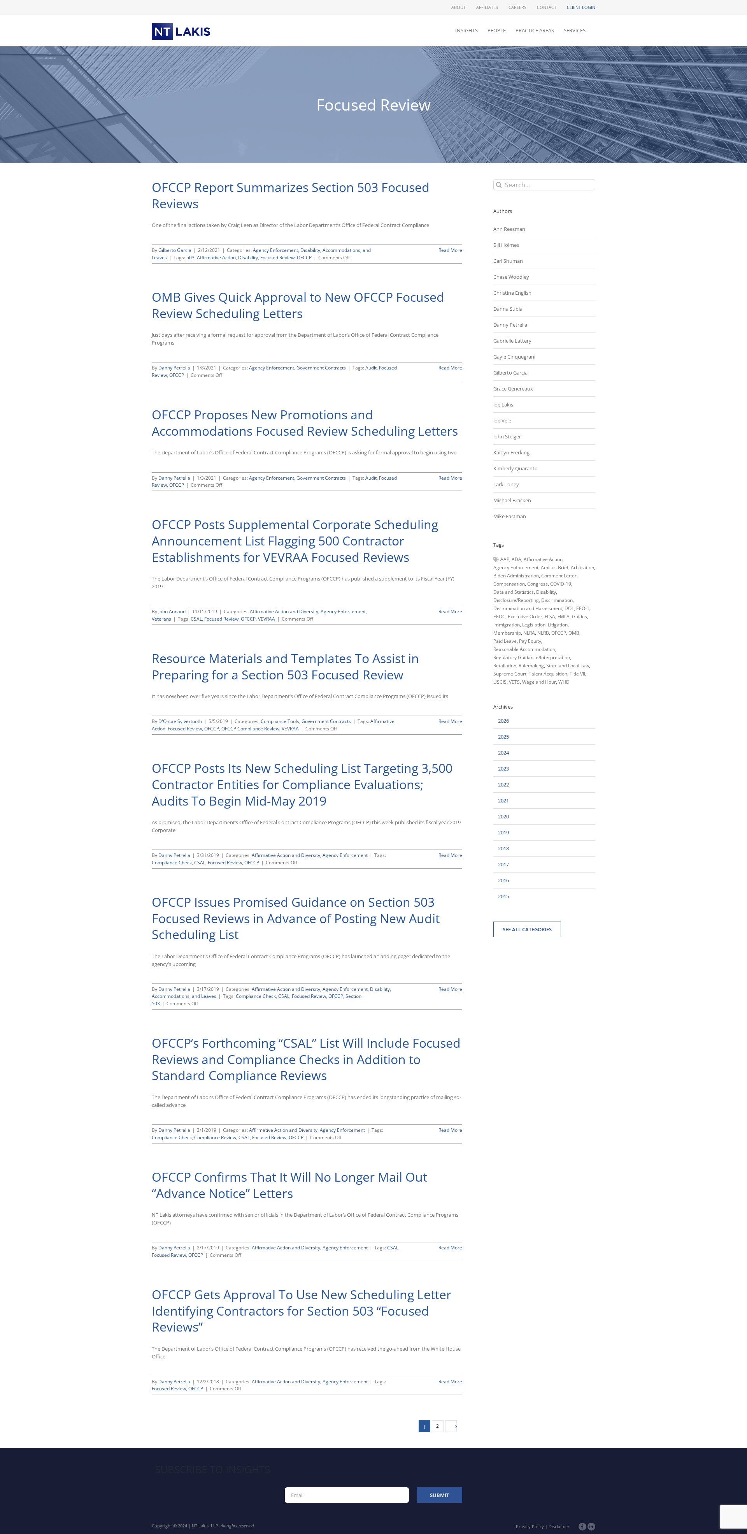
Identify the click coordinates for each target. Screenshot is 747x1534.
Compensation (509, 584)
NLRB (543, 633)
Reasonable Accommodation (524, 649)
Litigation (558, 624)
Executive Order (525, 616)
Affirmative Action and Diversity (284, 611)
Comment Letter (559, 575)
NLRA (529, 633)
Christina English (512, 292)
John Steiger (507, 436)
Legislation (533, 624)
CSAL (196, 619)
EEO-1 (582, 608)
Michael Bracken (512, 500)
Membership (507, 633)
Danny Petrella (174, 367)
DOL (569, 608)
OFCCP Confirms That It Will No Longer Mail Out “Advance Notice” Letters (289, 1185)
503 (190, 257)
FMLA (564, 616)
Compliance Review (215, 1137)
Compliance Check (172, 862)
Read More (450, 250)
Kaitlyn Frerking (511, 452)
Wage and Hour (539, 682)
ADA (516, 559)
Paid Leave (505, 641)
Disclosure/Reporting (516, 600)
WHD (564, 682)
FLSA (550, 616)
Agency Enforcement (275, 250)
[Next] (451, 1426)
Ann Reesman (509, 228)
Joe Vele (502, 420)
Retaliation (504, 665)
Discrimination (557, 600)
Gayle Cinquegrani (514, 356)
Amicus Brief (554, 567)
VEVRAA (266, 619)
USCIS (500, 682)
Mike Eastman (509, 516)
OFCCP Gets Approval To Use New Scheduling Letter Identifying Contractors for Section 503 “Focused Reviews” (301, 1310)
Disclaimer (559, 1526)
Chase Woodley (511, 276)
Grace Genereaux (513, 388)
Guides (579, 616)
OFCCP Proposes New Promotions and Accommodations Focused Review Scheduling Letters (305, 422)
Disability (248, 257)
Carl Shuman (508, 260)
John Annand (172, 611)
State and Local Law (567, 665)
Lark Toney (506, 484)
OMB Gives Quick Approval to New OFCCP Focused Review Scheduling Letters (298, 305)
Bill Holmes (506, 244)
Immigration (506, 624)
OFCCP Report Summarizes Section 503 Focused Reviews (291, 195)
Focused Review (277, 257)
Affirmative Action (216, 257)
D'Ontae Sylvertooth (180, 721)
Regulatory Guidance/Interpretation (531, 657)
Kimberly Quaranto (515, 468)
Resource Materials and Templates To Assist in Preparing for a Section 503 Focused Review (285, 666)
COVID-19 (560, 584)
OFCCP (304, 257)
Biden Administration (516, 575)
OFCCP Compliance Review (250, 728)
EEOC (499, 616)
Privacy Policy (530, 1526)
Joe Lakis (503, 404)
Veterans (161, 619)
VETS (514, 682)
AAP (504, 559)
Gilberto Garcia (174, 250)
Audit (371, 367)
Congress (537, 584)
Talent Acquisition (548, 673)
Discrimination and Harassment (527, 608)
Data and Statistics (513, 592)
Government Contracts (321, 367)
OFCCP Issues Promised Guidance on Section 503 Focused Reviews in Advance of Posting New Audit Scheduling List (296, 918)
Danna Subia (508, 308)
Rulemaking (531, 665)
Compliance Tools (280, 721)
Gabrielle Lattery (512, 340)
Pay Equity (530, 641)
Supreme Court (509, 673)
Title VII (577, 673)
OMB (573, 633)
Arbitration (582, 567)
